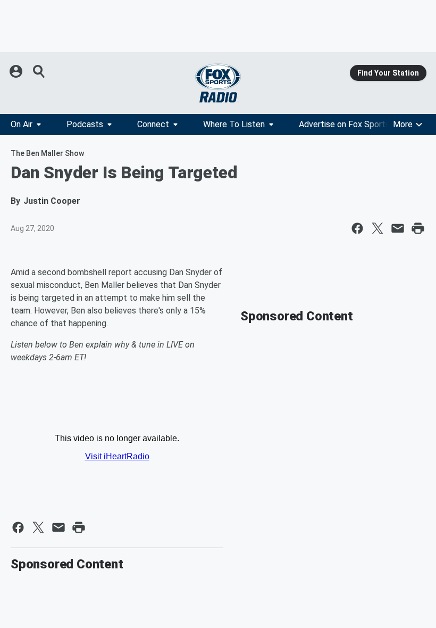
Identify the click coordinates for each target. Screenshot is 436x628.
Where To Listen (234, 124)
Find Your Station (388, 73)
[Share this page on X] (377, 228)
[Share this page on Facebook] (357, 228)
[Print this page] (417, 228)
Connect (153, 124)
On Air (21, 124)
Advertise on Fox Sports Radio (356, 124)
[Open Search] (39, 71)
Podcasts (84, 124)
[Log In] (17, 71)
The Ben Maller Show (47, 153)
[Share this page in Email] (397, 228)
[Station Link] (218, 83)
